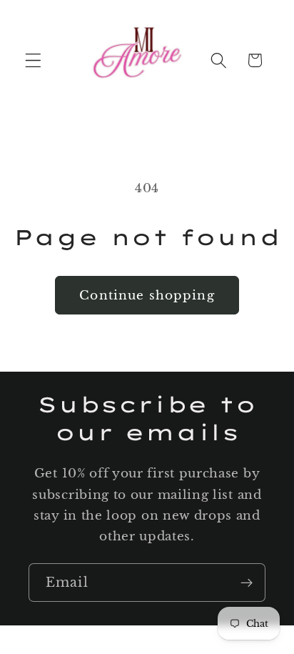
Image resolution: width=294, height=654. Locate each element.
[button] (33, 60)
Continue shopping (147, 295)
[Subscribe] (246, 582)
